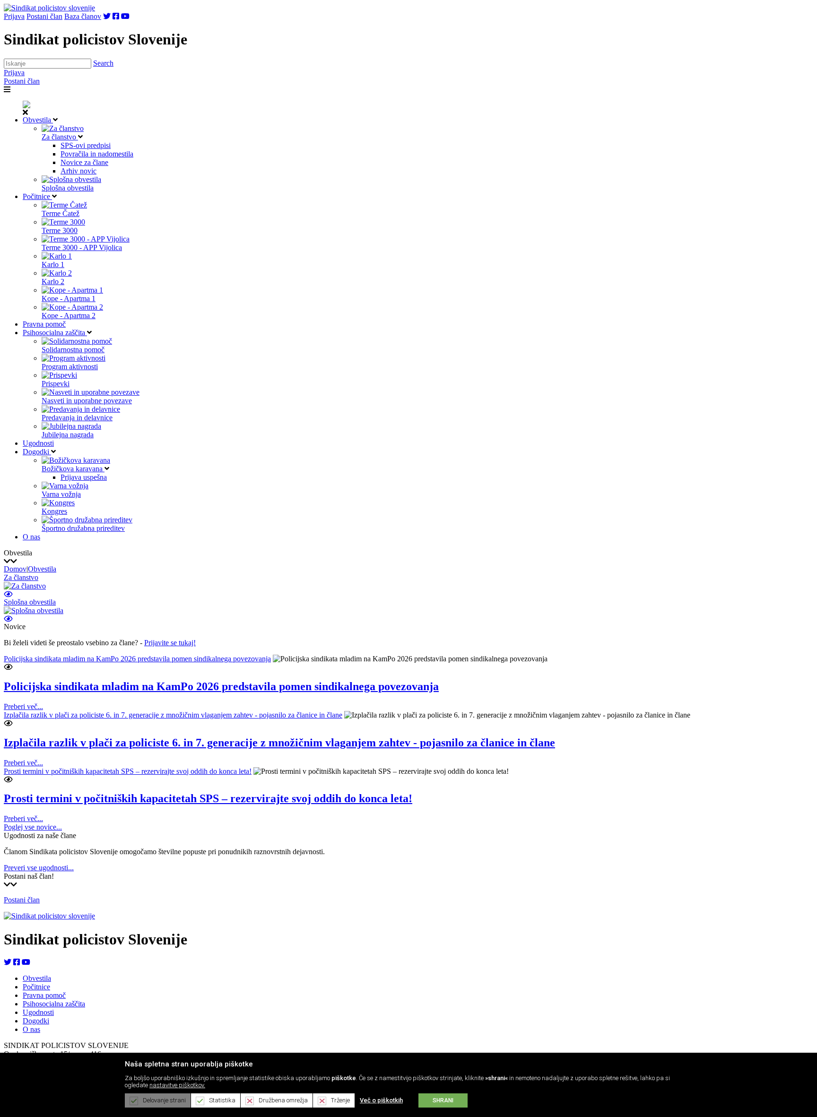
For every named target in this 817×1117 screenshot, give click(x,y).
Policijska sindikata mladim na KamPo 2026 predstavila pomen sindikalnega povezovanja (137, 659)
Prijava (14, 16)
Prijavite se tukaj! (170, 643)
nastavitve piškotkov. (177, 1085)
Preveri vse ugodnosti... (39, 868)
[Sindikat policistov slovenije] (49, 8)
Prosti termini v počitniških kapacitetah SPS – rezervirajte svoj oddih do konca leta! (128, 771)
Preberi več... (23, 706)
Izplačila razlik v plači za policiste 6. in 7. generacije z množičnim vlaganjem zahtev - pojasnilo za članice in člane (173, 715)
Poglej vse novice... (33, 827)
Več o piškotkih (381, 1100)
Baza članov (82, 16)
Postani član (44, 16)
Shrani (443, 1100)
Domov (15, 569)
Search (103, 63)
